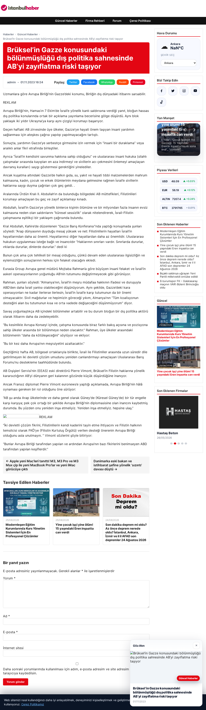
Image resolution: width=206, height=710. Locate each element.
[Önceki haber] (185, 129)
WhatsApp (107, 82)
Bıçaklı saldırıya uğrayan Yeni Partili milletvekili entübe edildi (179, 275)
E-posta (10, 632)
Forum (117, 20)
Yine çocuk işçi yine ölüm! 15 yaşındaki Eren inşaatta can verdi (178, 248)
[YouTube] (195, 91)
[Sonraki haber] (193, 129)
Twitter (73, 82)
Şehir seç (168, 54)
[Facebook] (161, 91)
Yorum (9, 578)
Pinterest (138, 82)
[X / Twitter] (172, 91)
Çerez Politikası (140, 20)
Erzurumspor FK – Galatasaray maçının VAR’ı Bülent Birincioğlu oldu (179, 284)
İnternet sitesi (13, 648)
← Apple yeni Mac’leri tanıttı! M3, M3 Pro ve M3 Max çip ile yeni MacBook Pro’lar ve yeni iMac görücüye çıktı (42, 465)
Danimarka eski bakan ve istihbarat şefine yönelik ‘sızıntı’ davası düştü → (118, 465)
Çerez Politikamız (32, 704)
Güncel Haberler (66, 20)
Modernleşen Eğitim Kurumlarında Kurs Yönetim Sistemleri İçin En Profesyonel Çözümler (178, 235)
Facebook (89, 82)
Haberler (8, 34)
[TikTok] (161, 102)
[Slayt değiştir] (171, 443)
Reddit (122, 82)
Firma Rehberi (95, 20)
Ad (6, 616)
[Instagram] (184, 91)
